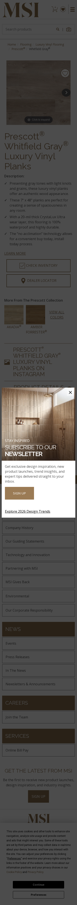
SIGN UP (19, 493)
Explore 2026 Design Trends (27, 511)
